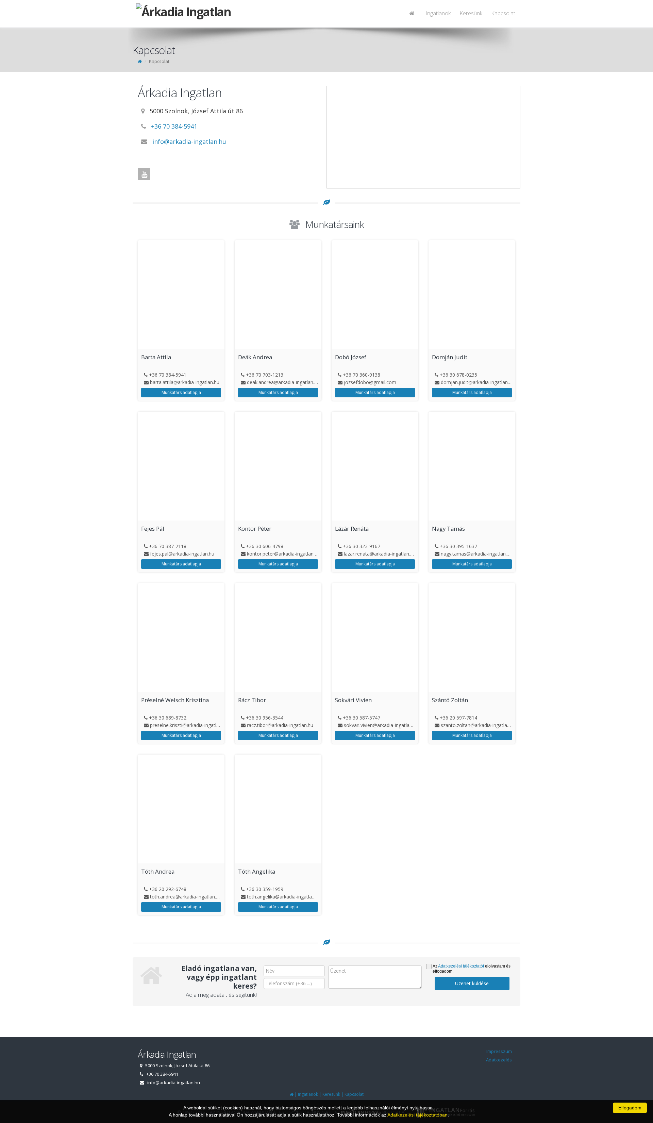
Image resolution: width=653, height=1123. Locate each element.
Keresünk (470, 13)
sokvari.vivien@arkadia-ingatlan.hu (381, 725)
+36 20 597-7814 (458, 717)
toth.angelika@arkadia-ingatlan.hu (284, 896)
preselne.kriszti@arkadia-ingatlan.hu (189, 725)
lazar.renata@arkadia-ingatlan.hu (380, 553)
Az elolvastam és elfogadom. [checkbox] (471, 969)
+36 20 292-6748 (167, 889)
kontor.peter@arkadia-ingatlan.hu (283, 553)
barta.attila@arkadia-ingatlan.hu (184, 382)
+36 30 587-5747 (361, 717)
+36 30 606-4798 (264, 546)
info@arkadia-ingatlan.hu (189, 141)
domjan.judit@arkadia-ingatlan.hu (477, 382)
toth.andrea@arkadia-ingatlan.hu (185, 896)
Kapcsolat (503, 13)
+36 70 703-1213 (264, 374)
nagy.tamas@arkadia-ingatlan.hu (476, 553)
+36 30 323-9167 (361, 546)
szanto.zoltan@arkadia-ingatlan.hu (478, 725)
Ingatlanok (438, 13)
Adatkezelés (499, 1060)
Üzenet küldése (472, 983)
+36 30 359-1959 (264, 889)
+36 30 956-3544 (264, 717)
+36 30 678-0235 (458, 374)
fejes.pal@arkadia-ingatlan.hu (182, 553)
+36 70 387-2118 (167, 546)
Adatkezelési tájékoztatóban (417, 1115)
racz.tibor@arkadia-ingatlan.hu (280, 725)
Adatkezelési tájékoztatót (461, 966)
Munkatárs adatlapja (181, 392)
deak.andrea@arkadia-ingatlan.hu (283, 382)
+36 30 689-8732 (167, 717)
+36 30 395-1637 (458, 546)
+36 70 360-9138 (361, 374)
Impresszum (499, 1051)
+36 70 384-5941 (174, 126)
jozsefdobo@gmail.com (370, 382)
